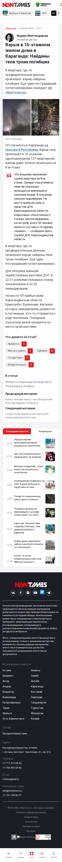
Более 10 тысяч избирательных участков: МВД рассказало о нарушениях (28, 560)
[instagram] (28, 593)
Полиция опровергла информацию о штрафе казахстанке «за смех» (26, 511)
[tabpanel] (31, 501)
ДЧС (49, 382)
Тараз (6, 708)
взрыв (18, 386)
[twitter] (42, 593)
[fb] (20, 593)
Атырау (7, 686)
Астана (7, 670)
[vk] (13, 593)
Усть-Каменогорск (13, 718)
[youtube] (35, 593)
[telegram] (49, 593)
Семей (34, 675)
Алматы (35, 670)
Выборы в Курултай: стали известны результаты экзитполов (28, 469)
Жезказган (37, 713)
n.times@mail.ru (11, 779)
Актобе (35, 681)
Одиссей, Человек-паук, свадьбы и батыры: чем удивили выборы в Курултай (27, 528)
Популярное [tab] (45, 431)
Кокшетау (8, 691)
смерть (30, 386)
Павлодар (36, 697)
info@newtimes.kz (12, 790)
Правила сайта (31, 817)
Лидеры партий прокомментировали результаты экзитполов (27, 442)
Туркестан (37, 708)
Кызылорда (9, 697)
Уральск (7, 713)
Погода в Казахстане (15, 733)
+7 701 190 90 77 (12, 795)
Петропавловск (11, 702)
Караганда (37, 686)
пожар (39, 382)
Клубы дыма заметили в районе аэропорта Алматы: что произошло (29, 544)
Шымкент (8, 675)
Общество (11, 28)
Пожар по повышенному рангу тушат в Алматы (27, 498)
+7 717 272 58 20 (12, 763)
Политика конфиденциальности (31, 812)
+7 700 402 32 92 (12, 767)
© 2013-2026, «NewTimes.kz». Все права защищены (31, 808)
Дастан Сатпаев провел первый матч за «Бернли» (28, 455)
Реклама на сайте (31, 826)
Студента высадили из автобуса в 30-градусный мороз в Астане (27, 416)
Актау (6, 681)
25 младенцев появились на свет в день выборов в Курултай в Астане (29, 484)
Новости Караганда (20, 382)
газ (9, 386)
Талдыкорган (38, 702)
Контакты (31, 831)
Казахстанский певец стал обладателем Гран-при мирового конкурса (29, 401)
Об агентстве (31, 822)
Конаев (35, 718)
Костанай (36, 691)
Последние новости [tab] (17, 431)
